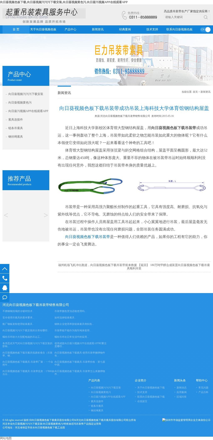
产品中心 (70, 29)
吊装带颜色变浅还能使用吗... (70, 311)
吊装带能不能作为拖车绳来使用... (72, 330)
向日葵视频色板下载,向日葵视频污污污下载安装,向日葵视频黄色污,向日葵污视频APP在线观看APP (64, 2)
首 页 (16, 29)
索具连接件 (15, 119)
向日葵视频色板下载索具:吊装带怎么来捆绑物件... (79, 373)
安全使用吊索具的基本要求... (18, 317)
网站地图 (6, 438)
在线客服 (4, 287)
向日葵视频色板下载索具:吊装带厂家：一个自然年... (27, 363)
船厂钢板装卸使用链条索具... (18, 324)
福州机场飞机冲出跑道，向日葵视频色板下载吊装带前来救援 (97, 265)
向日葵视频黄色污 (20, 102)
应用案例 (182, 392)
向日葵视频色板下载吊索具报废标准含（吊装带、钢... (27, 354)
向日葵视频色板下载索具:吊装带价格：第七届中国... (79, 363)
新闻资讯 (98, 29)
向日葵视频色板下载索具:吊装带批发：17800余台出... (28, 373)
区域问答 (182, 396)
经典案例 (125, 29)
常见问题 (203, 387)
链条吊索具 (15, 128)
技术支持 (152, 29)
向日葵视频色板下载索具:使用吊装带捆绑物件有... (79, 354)
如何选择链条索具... (65, 317)
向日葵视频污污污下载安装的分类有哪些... (25, 330)
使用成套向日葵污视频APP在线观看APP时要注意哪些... (80, 345)
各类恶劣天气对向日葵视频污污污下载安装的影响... (27, 345)
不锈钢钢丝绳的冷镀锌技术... (18, 311)
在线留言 (4, 297)
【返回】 (143, 265)
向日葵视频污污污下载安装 (25, 94)
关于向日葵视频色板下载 (43, 31)
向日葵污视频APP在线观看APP (28, 111)
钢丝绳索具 (15, 136)
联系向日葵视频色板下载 (179, 31)
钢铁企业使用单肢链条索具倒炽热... (74, 324)
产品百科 (203, 392)
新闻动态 (182, 387)
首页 (195, 91)
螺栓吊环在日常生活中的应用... (71, 336)
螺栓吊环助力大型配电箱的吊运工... (22, 336)
